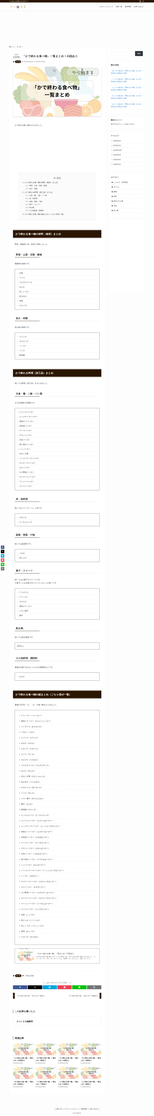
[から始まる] (18, 6)
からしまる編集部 (25, 1021)
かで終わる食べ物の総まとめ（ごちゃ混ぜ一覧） (45, 214)
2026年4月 (117, 141)
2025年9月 (117, 155)
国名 (115, 196)
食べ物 (18, 61)
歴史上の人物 (118, 201)
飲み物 (31, 207)
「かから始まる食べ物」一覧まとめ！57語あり (55, 954)
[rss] (140, 1)
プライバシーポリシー (71, 1109)
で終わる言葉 (29, 976)
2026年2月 (117, 145)
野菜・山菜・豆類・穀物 (38, 185)
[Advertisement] (77, 27)
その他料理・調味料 (36, 210)
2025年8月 (117, 159)
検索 (138, 53)
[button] (20, 987)
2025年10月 (117, 150)
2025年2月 (117, 164)
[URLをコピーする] (94, 987)
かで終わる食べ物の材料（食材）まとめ (41, 182)
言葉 (115, 206)
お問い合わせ (93, 1109)
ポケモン (117, 187)
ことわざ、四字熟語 (121, 182)
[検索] (143, 1)
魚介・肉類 (33, 189)
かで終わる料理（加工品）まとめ (38, 192)
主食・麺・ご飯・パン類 (38, 195)
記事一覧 (59, 1109)
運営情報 (84, 1109)
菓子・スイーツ (34, 204)
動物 (115, 192)
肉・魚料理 (33, 198)
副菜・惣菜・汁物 (35, 201)
